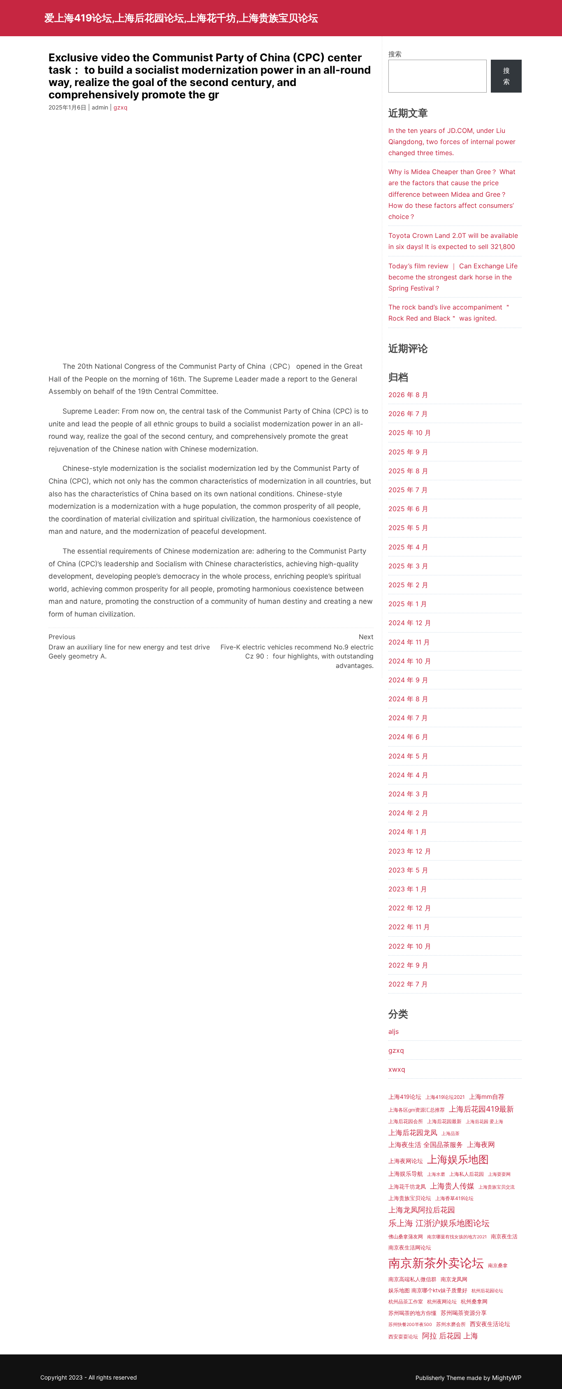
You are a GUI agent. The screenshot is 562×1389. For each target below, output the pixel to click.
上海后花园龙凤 (412, 1132)
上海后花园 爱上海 (484, 1121)
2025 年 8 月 (408, 471)
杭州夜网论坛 (442, 1301)
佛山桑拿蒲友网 (405, 1236)
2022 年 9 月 (408, 965)
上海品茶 (450, 1133)
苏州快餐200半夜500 (410, 1324)
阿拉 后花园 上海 (450, 1335)
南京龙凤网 (454, 1279)
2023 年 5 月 (408, 870)
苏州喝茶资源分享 (464, 1313)
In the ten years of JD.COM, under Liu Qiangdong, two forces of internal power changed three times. (452, 141)
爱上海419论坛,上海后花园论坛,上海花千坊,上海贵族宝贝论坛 (181, 18)
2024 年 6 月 (408, 737)
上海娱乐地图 (458, 1159)
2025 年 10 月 (409, 432)
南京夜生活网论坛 (409, 1247)
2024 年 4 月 (408, 775)
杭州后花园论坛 (487, 1291)
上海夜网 (481, 1144)
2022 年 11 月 (409, 927)
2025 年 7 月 (408, 490)
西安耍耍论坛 (403, 1336)
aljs (393, 1031)
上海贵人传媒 (452, 1185)
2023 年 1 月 (407, 889)
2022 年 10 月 (409, 946)
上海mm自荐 (486, 1096)
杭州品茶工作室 (405, 1301)
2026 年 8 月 (408, 395)
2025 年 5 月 (408, 527)
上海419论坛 (404, 1097)
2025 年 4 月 (408, 547)
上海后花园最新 (444, 1121)
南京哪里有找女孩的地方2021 (457, 1237)
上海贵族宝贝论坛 (409, 1198)
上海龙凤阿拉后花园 (421, 1209)
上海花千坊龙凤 (407, 1186)
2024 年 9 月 (408, 680)
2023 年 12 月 (409, 851)
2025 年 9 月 (408, 452)
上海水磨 (436, 1174)
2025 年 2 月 (408, 585)
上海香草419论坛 (454, 1198)
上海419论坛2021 (445, 1097)
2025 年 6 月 (408, 509)
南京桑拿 (498, 1265)
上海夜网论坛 (405, 1161)
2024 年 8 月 (408, 699)
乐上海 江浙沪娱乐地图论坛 (439, 1223)
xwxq (396, 1069)
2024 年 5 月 (408, 756)
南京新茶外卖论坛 (436, 1263)
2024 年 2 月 (408, 813)
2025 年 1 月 (407, 604)
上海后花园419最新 (481, 1108)
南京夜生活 (504, 1236)
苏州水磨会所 (451, 1324)
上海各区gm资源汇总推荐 (416, 1110)
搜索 (395, 54)
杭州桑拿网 (474, 1301)
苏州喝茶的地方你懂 (412, 1313)
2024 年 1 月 (407, 832)
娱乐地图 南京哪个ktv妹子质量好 (427, 1290)
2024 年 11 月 (409, 642)
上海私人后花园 (466, 1174)
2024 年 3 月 (408, 794)
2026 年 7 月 (408, 413)
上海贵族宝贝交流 (496, 1187)
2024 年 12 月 (409, 623)
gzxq (121, 107)
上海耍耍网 (499, 1174)
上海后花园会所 (405, 1121)
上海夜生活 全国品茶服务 (425, 1144)
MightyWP (507, 1378)
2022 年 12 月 (409, 908)
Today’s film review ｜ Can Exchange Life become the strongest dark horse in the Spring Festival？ (453, 277)
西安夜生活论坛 (490, 1324)
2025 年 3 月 (408, 566)
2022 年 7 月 (408, 984)
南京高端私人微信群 (412, 1279)
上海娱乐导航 (405, 1173)
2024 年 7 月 (408, 718)
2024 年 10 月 (409, 661)
